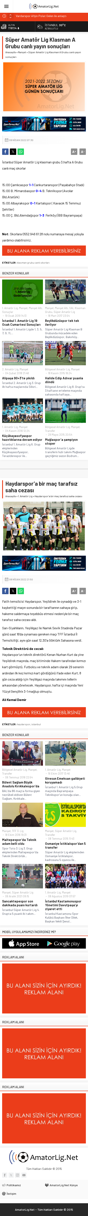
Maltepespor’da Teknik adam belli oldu (19, 841)
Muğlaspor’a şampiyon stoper (61, 441)
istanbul (36, 724)
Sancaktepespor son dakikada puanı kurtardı (20, 903)
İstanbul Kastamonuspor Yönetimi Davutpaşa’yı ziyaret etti (63, 905)
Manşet (22, 52)
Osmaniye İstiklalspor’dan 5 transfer (65, 845)
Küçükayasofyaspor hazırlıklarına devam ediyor (22, 437)
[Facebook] (4, 1175)
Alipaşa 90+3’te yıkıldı (18, 378)
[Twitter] (11, 1175)
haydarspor (23, 724)
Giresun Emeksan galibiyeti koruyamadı (65, 780)
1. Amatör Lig (10, 308)
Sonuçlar (7, 312)
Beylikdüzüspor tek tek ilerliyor (62, 322)
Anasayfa (10, 52)
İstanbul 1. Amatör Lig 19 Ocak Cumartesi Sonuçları (21, 322)
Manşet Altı (35, 308)
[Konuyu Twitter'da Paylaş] (13, 151)
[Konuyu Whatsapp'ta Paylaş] (21, 151)
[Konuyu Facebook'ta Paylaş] (5, 151)
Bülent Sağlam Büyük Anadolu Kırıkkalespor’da (20, 784)
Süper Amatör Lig (64, 312)
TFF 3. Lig (17, 831)
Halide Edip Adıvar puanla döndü (64, 380)
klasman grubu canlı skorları (33, 262)
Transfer (50, 430)
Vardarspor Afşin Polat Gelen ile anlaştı (41, 16)
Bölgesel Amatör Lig (57, 369)
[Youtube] (23, 1175)
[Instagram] (17, 1175)
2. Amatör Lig (10, 369)
